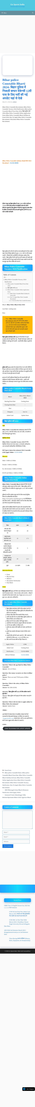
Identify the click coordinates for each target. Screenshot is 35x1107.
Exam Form (8, 770)
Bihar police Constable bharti (13, 773)
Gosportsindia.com (8, 718)
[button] (33, 13)
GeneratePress (26, 951)
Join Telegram (30, 1089)
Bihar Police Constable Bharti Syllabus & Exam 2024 (19, 294)
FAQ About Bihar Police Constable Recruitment (21, 300)
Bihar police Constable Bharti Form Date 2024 (18, 284)
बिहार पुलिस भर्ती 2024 (13, 287)
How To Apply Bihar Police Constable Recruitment (19, 298)
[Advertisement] (17, 33)
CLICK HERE (14, 163)
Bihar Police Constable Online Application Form (18, 290)
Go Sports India (17, 4)
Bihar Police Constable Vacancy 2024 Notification (15, 281)
